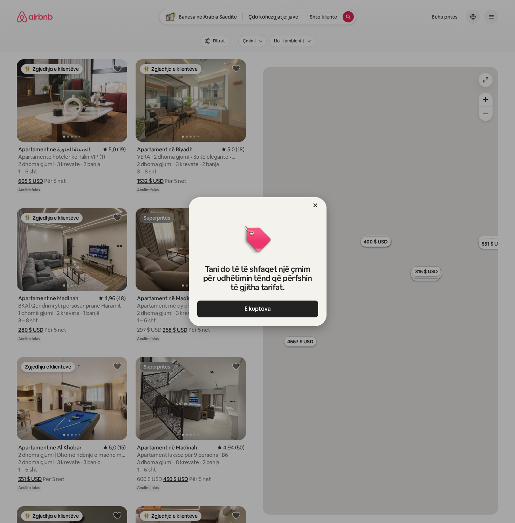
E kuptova (258, 308)
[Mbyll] (315, 205)
